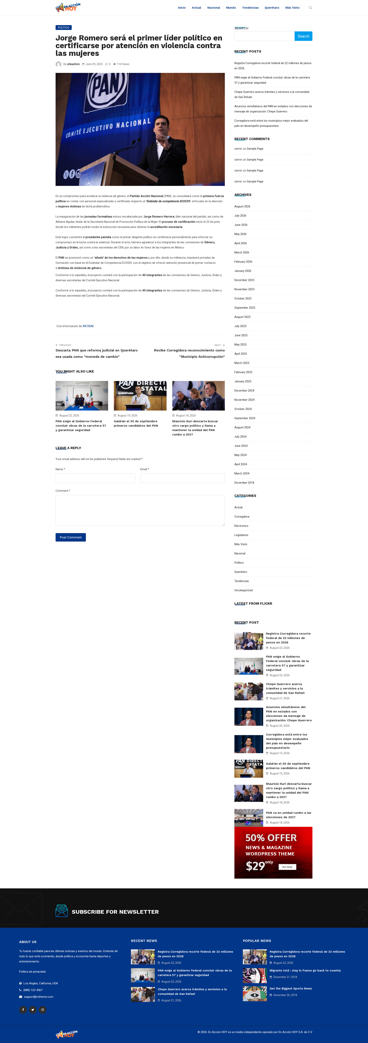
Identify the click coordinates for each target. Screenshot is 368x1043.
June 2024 (240, 446)
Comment (63, 490)
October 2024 (242, 409)
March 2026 (241, 252)
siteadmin (73, 64)
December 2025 (244, 280)
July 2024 (240, 436)
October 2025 (242, 298)
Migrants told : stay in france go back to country (305, 970)
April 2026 (240, 243)
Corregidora (241, 516)
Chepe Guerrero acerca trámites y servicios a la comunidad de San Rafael (285, 688)
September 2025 (244, 307)
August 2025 (242, 317)
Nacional (213, 7)
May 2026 (240, 234)
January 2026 (242, 271)
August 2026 (242, 206)
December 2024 (244, 390)
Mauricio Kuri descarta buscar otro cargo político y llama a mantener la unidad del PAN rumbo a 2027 (289, 790)
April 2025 (240, 353)
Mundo (231, 7)
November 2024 (244, 400)
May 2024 (240, 455)
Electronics (241, 526)
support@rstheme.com (38, 996)
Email (144, 469)
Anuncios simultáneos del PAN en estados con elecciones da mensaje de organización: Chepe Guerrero (289, 713)
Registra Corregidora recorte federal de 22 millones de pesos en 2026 (288, 638)
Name (60, 469)
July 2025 (240, 326)
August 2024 (242, 427)
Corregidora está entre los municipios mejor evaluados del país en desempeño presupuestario (287, 741)
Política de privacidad (32, 971)
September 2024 (244, 418)
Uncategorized (243, 590)
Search (241, 28)
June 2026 (240, 225)
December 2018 (244, 482)
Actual (196, 7)
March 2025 (241, 363)
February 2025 (243, 372)
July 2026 (240, 215)
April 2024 (240, 464)
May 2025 (240, 344)
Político (63, 27)
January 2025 (242, 381)
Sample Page (255, 148)
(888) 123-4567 (33, 990)
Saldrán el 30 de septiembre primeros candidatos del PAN (288, 766)
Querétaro (272, 7)
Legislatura (241, 535)
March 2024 (241, 473)
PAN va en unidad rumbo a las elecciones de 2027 (288, 815)
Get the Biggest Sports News (291, 988)
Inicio (182, 7)
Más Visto (292, 7)
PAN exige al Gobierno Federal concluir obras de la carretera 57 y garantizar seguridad (81, 425)
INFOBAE (88, 326)
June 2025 (240, 335)
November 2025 (244, 289)
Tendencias (250, 7)
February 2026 (243, 261)
